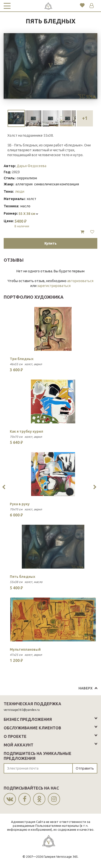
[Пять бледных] (53, 547)
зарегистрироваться (54, 286)
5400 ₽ (21, 223)
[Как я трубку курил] (53, 401)
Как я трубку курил (26, 431)
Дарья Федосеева (31, 166)
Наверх (85, 688)
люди (19, 191)
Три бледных (22, 359)
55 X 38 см (27, 214)
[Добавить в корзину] (82, 232)
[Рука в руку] (53, 474)
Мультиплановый (25, 649)
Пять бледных (22, 577)
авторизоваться (80, 281)
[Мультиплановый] (53, 619)
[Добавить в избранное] (92, 232)
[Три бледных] (53, 329)
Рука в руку (20, 504)
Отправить (85, 768)
